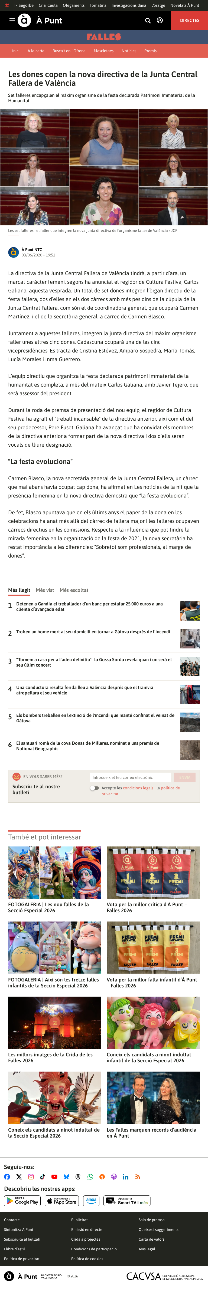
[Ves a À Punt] (40, 20)
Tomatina (98, 5)
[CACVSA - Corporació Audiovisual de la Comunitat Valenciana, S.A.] (165, 1276)
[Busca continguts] (148, 21)
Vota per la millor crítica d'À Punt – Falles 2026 (147, 907)
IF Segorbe (24, 5)
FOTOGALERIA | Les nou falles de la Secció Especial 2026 (48, 907)
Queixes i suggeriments (158, 1229)
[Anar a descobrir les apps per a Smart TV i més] (127, 1200)
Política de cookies (87, 1259)
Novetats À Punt (184, 5)
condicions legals (138, 788)
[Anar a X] (20, 1177)
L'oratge (158, 5)
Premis (150, 50)
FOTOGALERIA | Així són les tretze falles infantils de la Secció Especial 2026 (53, 982)
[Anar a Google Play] (22, 1200)
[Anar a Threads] (79, 1177)
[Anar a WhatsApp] (91, 1177)
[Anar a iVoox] (103, 1177)
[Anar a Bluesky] (68, 1177)
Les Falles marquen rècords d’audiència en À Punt (151, 1133)
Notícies (129, 50)
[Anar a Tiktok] (43, 1177)
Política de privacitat (22, 1259)
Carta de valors (151, 1239)
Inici (16, 50)
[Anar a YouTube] (55, 1177)
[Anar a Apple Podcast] (115, 1177)
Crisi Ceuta (48, 5)
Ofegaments (73, 5)
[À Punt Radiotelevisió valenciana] (32, 1276)
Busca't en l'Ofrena (69, 50)
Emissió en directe (86, 1229)
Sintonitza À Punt (18, 1229)
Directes (189, 20)
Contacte (12, 1220)
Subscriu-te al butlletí (22, 1239)
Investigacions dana (129, 5)
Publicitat (79, 1220)
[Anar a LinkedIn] (127, 1177)
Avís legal (147, 1249)
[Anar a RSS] (139, 1177)
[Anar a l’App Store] (62, 1200)
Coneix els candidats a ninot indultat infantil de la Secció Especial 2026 (149, 1057)
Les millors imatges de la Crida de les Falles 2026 (50, 1057)
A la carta (36, 50)
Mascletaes (103, 50)
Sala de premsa (152, 1220)
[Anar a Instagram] (32, 1177)
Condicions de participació (94, 1249)
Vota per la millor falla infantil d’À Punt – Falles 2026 (152, 982)
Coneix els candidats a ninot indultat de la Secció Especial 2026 (54, 1133)
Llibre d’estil (14, 1249)
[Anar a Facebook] (8, 1177)
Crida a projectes (85, 1239)
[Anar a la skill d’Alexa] (91, 1200)
